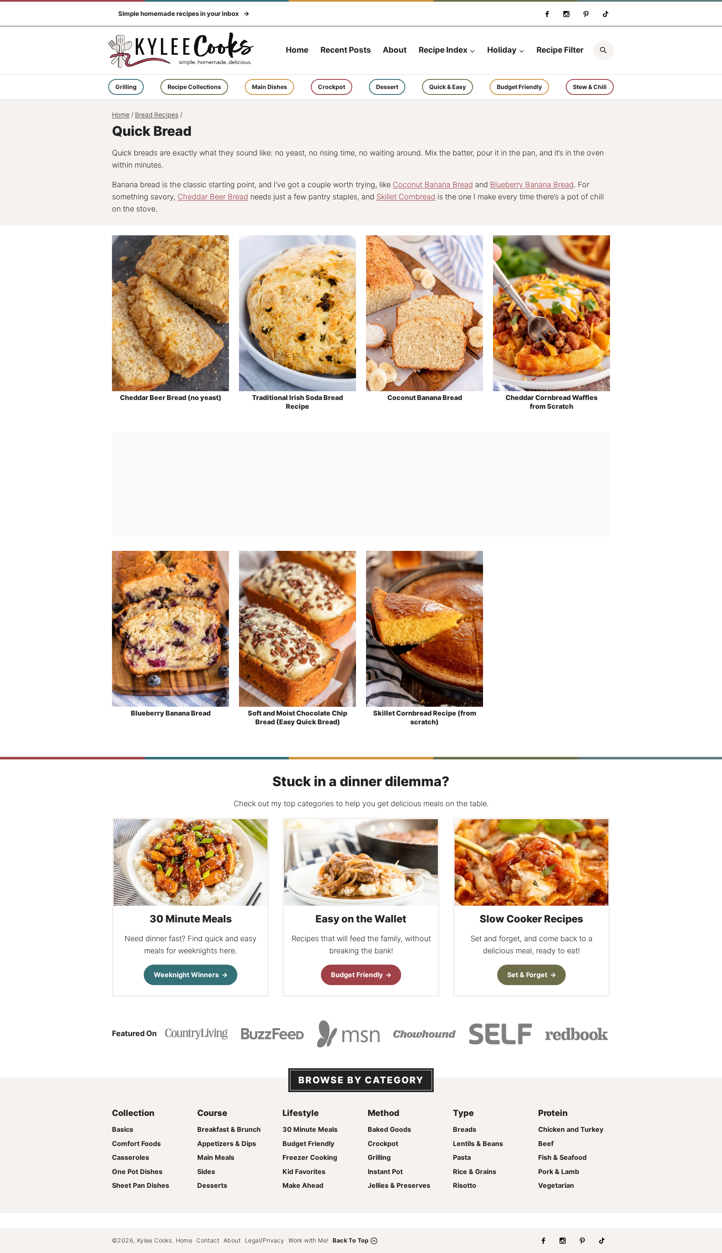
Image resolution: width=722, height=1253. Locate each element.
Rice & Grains (474, 1171)
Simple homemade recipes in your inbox (179, 14)
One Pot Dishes (137, 1171)
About (395, 50)
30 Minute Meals (310, 1129)
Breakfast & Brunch (229, 1129)
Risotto (464, 1185)
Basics (122, 1129)
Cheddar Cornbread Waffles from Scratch (551, 401)
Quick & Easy (447, 86)
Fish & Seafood (562, 1157)
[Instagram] (566, 13)
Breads (464, 1129)
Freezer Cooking (309, 1157)
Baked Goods (389, 1129)
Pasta (462, 1157)
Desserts (212, 1185)
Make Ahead (302, 1185)
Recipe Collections (194, 86)
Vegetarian (556, 1185)
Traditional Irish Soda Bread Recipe (297, 401)
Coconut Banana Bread (433, 184)
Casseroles (130, 1157)
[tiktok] (605, 13)
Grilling (126, 86)
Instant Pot (385, 1171)
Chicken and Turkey (570, 1129)
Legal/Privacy (264, 1240)
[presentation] (170, 313)
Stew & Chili (590, 86)
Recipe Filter (560, 50)
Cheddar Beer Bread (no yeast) (170, 397)
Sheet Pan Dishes (140, 1185)
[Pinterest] (585, 13)
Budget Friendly (519, 86)
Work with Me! (308, 1240)
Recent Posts (345, 50)
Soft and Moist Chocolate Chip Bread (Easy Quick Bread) (297, 717)
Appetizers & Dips (226, 1143)
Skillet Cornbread (405, 196)
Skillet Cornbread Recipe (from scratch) (424, 717)
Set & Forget (527, 974)
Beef (546, 1143)
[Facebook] (547, 13)
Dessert (387, 86)
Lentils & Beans (478, 1143)
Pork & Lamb (558, 1171)
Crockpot (331, 86)
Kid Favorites (303, 1171)
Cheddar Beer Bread (213, 196)
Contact (207, 1240)
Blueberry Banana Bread (532, 184)
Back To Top (351, 1240)
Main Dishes (269, 86)
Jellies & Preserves (399, 1185)
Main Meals (215, 1157)
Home (297, 50)
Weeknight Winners (186, 974)
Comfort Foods (136, 1143)
